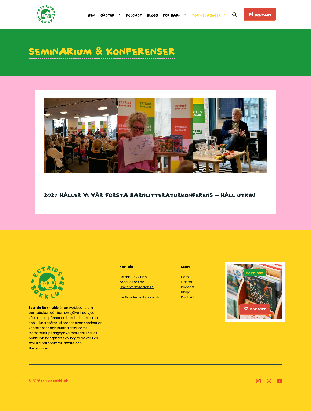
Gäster (107, 14)
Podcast (134, 14)
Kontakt (187, 297)
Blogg (152, 14)
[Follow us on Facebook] (269, 381)
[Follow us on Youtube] (279, 381)
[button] (234, 14)
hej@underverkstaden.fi (139, 297)
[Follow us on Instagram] (258, 381)
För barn (172, 14)
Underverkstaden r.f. (137, 287)
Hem (91, 14)
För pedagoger (206, 14)
